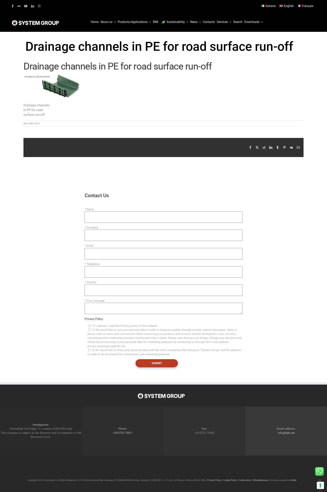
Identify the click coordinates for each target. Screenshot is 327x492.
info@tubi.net (286, 433)
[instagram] (39, 6)
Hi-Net (293, 480)
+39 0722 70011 (123, 433)
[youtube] (25, 6)
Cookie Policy (230, 480)
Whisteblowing (260, 480)
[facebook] (13, 6)
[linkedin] (32, 6)
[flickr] (18, 6)
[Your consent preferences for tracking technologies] (320, 485)
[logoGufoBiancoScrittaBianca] (35, 21)
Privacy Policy (94, 319)
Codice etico (245, 480)
